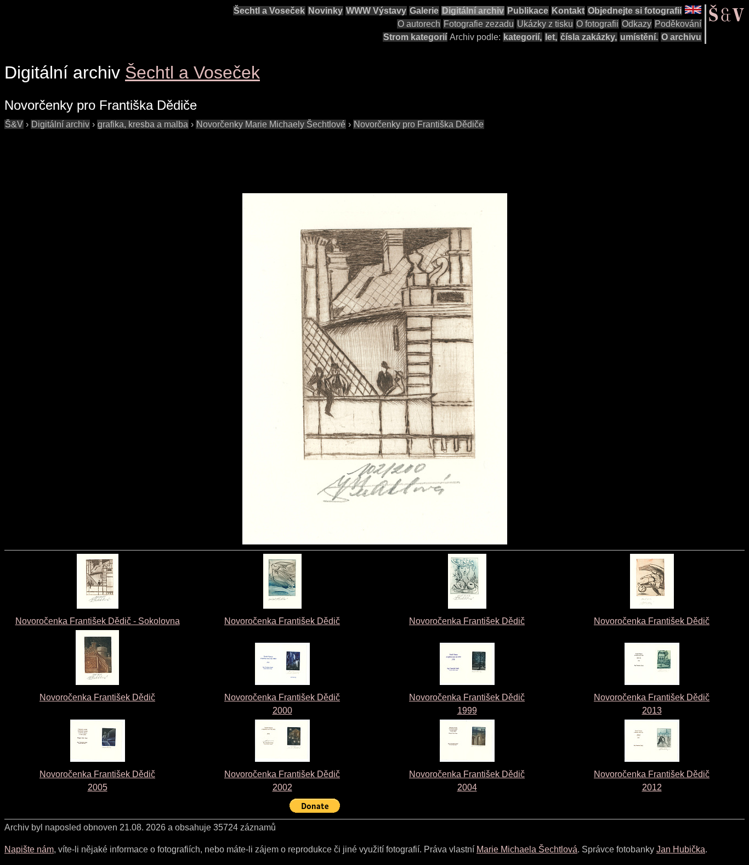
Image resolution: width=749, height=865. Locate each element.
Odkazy (636, 24)
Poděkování (678, 24)
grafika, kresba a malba (143, 124)
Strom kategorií (415, 37)
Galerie (424, 10)
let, (551, 37)
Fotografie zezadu (479, 24)
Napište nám (29, 849)
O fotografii (597, 24)
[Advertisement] (204, 156)
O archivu (681, 37)
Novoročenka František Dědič (282, 621)
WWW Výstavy (376, 10)
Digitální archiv (473, 10)
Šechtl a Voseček (269, 10)
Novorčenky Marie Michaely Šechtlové (270, 124)
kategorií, (522, 37)
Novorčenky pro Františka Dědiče (419, 124)
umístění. (639, 37)
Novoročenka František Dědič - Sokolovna (97, 621)
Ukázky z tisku (545, 24)
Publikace (527, 10)
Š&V (14, 124)
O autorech (419, 24)
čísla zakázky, (588, 37)
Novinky (325, 10)
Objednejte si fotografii (635, 10)
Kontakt (568, 10)
